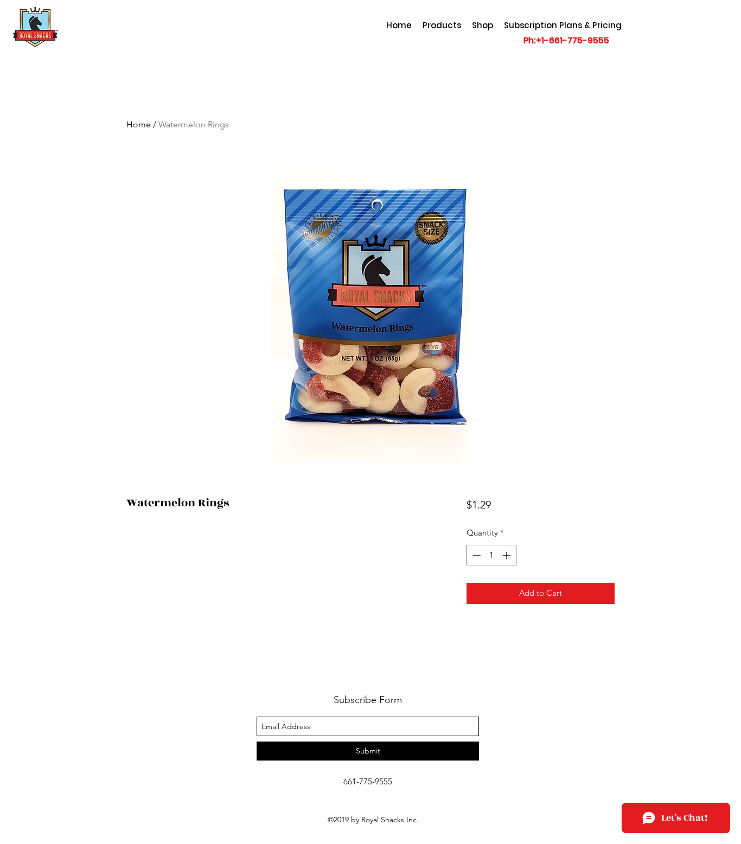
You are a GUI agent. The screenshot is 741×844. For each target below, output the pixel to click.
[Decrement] (475, 555)
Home (138, 124)
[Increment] (507, 555)
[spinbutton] (491, 555)
